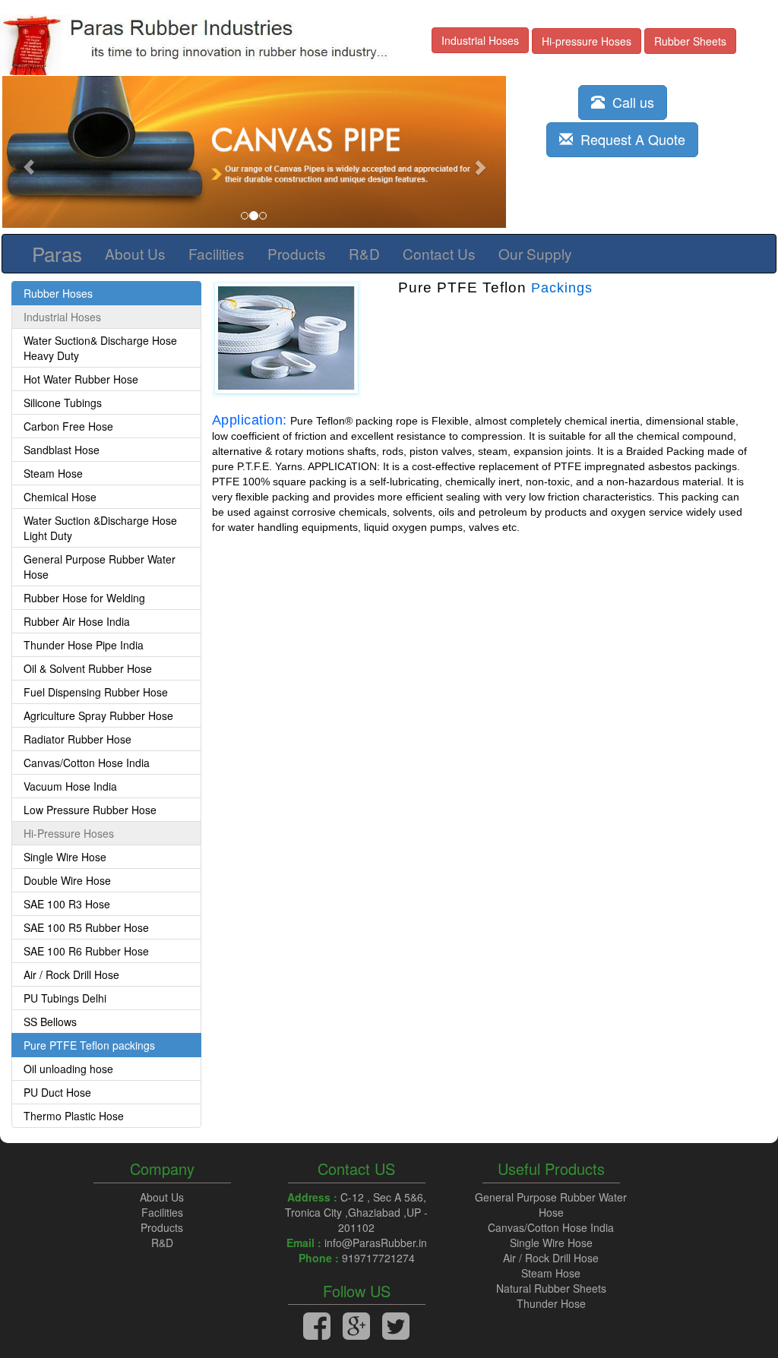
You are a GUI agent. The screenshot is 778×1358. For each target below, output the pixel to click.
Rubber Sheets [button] (690, 41)
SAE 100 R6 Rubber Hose (86, 950)
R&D (364, 253)
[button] (39, 159)
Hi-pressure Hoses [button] (586, 41)
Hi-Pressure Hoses (69, 833)
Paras (57, 253)
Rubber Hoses (58, 293)
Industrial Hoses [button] (480, 40)
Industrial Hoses (62, 316)
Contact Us (439, 253)
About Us (135, 253)
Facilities (216, 253)
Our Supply (535, 253)
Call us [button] (629, 102)
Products (296, 253)
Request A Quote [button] (629, 139)
